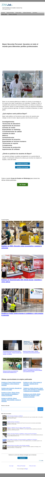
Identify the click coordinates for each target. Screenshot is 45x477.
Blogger (26, 468)
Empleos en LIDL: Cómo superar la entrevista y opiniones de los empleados (32, 384)
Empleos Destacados (27, 12)
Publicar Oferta (4, 14)
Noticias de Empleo (10, 12)
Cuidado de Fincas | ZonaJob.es (13, 421)
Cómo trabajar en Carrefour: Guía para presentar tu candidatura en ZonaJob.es (22, 439)
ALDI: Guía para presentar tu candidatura (15, 415)
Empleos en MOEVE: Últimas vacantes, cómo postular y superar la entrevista (11, 400)
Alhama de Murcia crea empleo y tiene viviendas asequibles (18, 445)
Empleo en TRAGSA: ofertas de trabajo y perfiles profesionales (19, 427)
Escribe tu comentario (13, 14)
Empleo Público (18, 12)
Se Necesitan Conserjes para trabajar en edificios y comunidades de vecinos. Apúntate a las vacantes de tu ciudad (32, 370)
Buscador (3, 12)
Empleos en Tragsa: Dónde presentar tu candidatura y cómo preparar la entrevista (11, 384)
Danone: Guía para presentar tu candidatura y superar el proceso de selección (22, 433)
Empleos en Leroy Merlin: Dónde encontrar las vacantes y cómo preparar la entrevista (31, 395)
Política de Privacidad (21, 465)
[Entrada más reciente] (2, 175)
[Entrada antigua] (42, 175)
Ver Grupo (22, 184)
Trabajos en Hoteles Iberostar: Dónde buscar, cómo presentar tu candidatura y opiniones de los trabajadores (33, 390)
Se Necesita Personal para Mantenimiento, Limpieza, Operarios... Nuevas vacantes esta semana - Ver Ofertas (12, 353)
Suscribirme (35, 12)
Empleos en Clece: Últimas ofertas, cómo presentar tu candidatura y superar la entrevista (10, 394)
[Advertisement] (22, 28)
